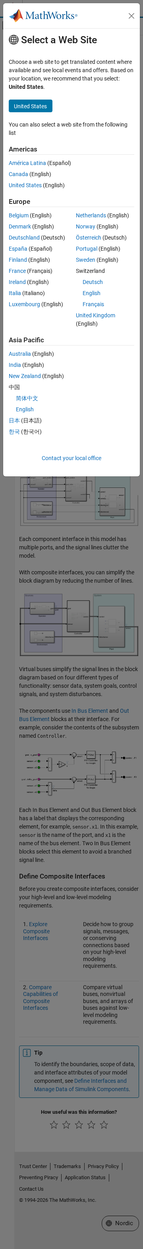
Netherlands (91, 215)
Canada (18, 174)
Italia (15, 293)
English (91, 293)
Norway (85, 226)
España (18, 249)
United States (25, 185)
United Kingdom (95, 315)
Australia (20, 354)
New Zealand (25, 376)
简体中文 (27, 398)
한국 (14, 431)
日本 (14, 420)
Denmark (20, 226)
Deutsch (93, 282)
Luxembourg (24, 304)
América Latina (27, 163)
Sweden (85, 260)
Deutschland (24, 237)
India (15, 365)
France (17, 271)
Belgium (19, 215)
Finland (18, 260)
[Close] (131, 15)
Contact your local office (71, 458)
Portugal (86, 249)
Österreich (88, 237)
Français (93, 304)
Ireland (17, 282)
